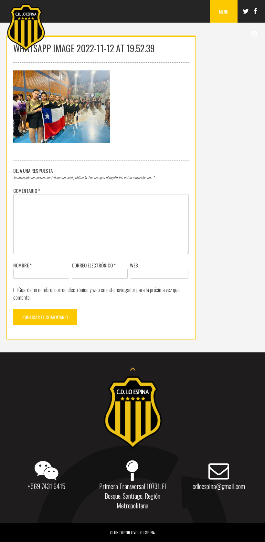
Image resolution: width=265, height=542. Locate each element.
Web (134, 265)
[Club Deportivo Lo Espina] (25, 50)
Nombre (22, 265)
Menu (223, 11)
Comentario (26, 190)
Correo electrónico (94, 265)
